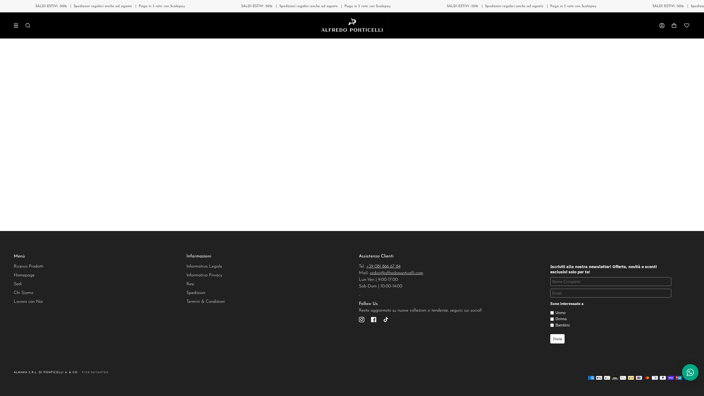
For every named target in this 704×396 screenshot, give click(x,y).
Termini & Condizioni (205, 301)
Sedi (18, 284)
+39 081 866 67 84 (383, 266)
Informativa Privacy (204, 275)
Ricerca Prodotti (28, 266)
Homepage (24, 275)
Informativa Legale (204, 266)
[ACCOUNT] (662, 25)
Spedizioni (195, 293)
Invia (557, 338)
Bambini (563, 325)
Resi (190, 284)
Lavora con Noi (28, 301)
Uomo (561, 312)
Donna (561, 318)
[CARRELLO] (674, 25)
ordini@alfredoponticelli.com (396, 273)
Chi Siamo (23, 293)
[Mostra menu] (18, 25)
